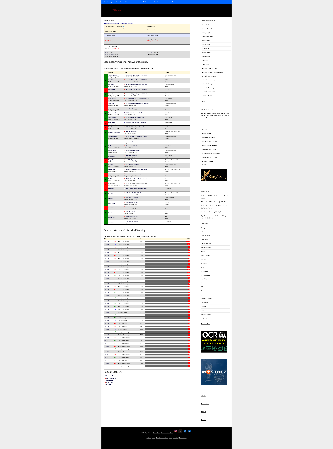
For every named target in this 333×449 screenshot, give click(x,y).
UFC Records (146, 2)
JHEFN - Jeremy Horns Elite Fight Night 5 (136, 178)
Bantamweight (206, 56)
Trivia (202, 310)
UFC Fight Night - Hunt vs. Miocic (134, 112)
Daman (153, 438)
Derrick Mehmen (111, 378)
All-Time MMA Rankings (209, 137)
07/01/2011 (106, 320)
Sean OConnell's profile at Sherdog (114, 26)
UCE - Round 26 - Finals (131, 211)
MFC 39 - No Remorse (131, 131)
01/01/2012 (106, 315)
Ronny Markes (111, 94)
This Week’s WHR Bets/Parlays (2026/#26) (213, 202)
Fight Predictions (206, 243)
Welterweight (206, 44)
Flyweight (205, 60)
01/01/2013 (106, 303)
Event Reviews (205, 239)
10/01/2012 (106, 306)
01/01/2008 (106, 360)
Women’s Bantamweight (209, 80)
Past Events (205, 165)
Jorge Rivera (110, 380)
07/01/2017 (106, 252)
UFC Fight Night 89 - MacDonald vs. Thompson (137, 103)
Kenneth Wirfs (111, 217)
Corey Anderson (112, 98)
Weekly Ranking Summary (209, 145)
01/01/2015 (106, 281)
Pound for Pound (207, 25)
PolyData (175, 2)
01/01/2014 (106, 292)
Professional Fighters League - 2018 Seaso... (136, 75)
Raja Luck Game (205, 324)
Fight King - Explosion (131, 155)
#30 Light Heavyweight (152, 40)
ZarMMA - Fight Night (131, 160)
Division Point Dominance (209, 28)
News (202, 283)
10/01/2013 (106, 295)
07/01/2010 (106, 332)
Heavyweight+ (206, 32)
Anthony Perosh (112, 112)
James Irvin (109, 382)
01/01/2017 (106, 258)
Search (166, 2)
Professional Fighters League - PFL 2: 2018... (137, 94)
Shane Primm (111, 183)
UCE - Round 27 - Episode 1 (132, 207)
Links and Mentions (207, 161)
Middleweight (206, 40)
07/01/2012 (106, 309)
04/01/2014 (106, 289)
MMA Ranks (204, 271)
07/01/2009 (106, 343)
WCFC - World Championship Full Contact (136, 169)
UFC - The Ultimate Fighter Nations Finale (136, 127)
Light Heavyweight (207, 36)
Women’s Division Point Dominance (212, 72)
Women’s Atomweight (208, 91)
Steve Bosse (111, 103)
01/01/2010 (106, 337)
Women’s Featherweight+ (209, 76)
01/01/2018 (106, 247)
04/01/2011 (106, 323)
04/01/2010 (106, 335)
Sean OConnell (109, 20)
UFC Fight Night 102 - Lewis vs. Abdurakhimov (137, 98)
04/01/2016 (106, 266)
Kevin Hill (110, 208)
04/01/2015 (106, 278)
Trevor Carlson (112, 150)
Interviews (204, 259)
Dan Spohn (111, 84)
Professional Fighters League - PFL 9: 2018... (137, 79)
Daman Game (205, 404)
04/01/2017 (106, 255)
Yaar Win (175, 438)
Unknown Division (207, 95)
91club (203, 101)
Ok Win (203, 396)
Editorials (203, 232)
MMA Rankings (107, 2)
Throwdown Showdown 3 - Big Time (134, 174)
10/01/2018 (106, 241)
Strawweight (206, 64)
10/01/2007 (106, 363)
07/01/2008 (106, 354)
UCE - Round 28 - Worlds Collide (134, 192)
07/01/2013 (106, 298)
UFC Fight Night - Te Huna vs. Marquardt (136, 122)
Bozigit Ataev (115, 48)
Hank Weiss (111, 178)
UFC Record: (108, 52)
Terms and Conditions (167, 433)
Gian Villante (111, 122)
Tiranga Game (183, 438)
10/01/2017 (106, 249)
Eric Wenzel (111, 212)
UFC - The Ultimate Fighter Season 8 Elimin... (137, 183)
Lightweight (205, 48)
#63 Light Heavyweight (110, 40)
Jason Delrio (111, 222)
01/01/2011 (106, 326)
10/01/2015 (106, 272)
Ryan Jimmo (111, 127)
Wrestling (204, 318)
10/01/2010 (106, 329)
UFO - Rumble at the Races (132, 164)
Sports (203, 295)
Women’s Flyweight (207, 84)
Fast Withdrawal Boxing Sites (164, 438)
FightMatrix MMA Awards (209, 157)
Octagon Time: (150, 52)
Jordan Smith (111, 174)
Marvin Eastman (112, 136)
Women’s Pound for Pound (209, 68)
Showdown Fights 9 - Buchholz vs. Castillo (136, 141)
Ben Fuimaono (111, 156)
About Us (157, 2)
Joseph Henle (111, 160)
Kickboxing (204, 263)
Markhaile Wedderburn (114, 132)
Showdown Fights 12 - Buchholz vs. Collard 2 (137, 136)
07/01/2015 (106, 275)
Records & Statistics (122, 2)
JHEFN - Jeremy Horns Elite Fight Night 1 (136, 188)
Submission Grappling (207, 298)
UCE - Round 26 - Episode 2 (132, 221)
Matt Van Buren (112, 117)
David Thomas (111, 203)
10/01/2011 (106, 318)
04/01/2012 (106, 312)
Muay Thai (204, 279)
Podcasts (203, 291)
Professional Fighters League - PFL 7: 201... (136, 89)
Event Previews (205, 235)
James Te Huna (111, 376)
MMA (202, 267)
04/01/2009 (106, 346)
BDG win (203, 412)
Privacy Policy (156, 433)
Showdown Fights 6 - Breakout (133, 150)
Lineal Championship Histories (211, 153)
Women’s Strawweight (208, 88)
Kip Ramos (111, 145)
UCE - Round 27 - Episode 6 (132, 202)
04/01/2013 (106, 301)
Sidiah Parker (110, 385)
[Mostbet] (214, 384)
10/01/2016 (106, 261)
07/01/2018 (106, 244)
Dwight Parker (111, 169)
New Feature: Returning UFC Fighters (212, 212)
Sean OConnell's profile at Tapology (115, 28)
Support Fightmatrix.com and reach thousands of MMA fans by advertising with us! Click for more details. (215, 116)
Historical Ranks (205, 255)
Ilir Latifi (110, 108)
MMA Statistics (205, 275)
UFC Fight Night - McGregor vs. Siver (135, 117)
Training (203, 306)
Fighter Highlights (206, 247)
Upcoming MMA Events (209, 149)
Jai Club (149, 438)
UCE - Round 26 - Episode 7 (132, 216)
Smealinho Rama (112, 79)
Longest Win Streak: (109, 54)
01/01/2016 (106, 269)
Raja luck (203, 420)
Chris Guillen (111, 142)
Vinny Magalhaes (112, 75)
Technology (204, 302)
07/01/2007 (106, 366)
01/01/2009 (106, 349)
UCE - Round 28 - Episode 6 (132, 197)
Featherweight (206, 52)
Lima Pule (110, 193)
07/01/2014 (106, 286)
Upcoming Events (206, 314)
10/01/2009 (106, 340)
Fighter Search (206, 133)
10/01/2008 (106, 351)
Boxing (203, 228)
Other (202, 287)
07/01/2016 (106, 264)
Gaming (203, 251)
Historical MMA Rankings (209, 141)
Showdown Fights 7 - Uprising (133, 145)
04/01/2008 (106, 357)
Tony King (110, 164)
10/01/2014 (106, 283)
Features (135, 2)
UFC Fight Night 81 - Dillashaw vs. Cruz (135, 108)
